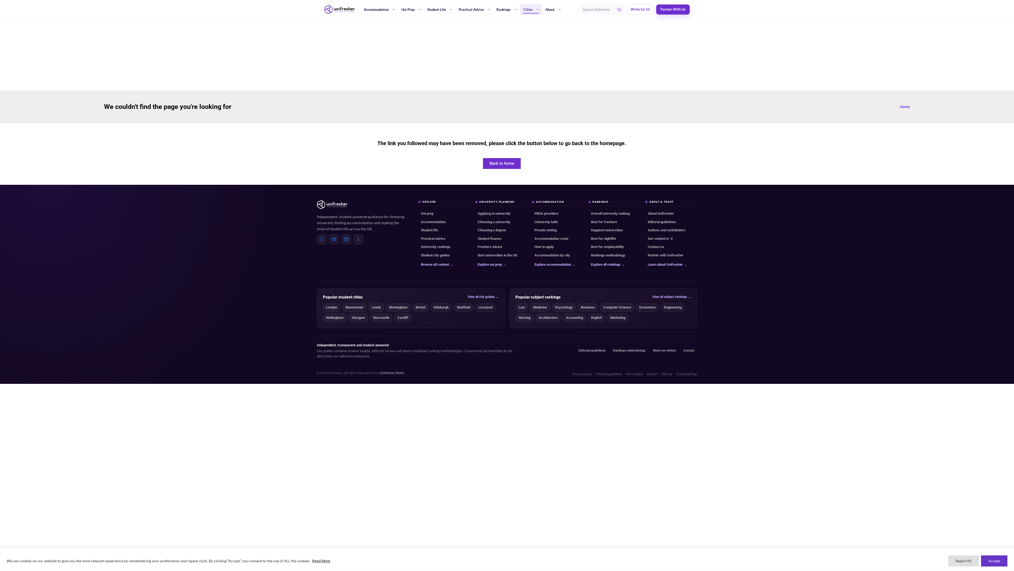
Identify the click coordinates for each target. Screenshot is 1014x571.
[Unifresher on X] (358, 239)
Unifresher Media (392, 373)
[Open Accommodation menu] (393, 9)
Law (522, 307)
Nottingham (335, 318)
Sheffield (463, 307)
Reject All (963, 561)
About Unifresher (661, 213)
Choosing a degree (492, 230)
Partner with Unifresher (665, 255)
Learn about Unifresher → (667, 264)
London (331, 307)
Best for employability (607, 247)
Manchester (354, 307)
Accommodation (376, 9)
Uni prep (427, 213)
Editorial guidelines (662, 222)
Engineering (673, 307)
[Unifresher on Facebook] (334, 239)
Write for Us (640, 9)
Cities (528, 9)
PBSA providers (546, 213)
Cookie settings (686, 374)
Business (588, 307)
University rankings (435, 247)
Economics (647, 307)
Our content (634, 374)
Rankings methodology (608, 255)
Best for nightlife (603, 239)
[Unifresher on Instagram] (322, 239)
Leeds (376, 307)
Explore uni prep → (492, 264)
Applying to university (494, 213)
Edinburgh (441, 307)
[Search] (619, 9)
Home (905, 107)
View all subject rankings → (671, 297)
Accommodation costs (551, 239)
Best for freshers (604, 222)
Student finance (489, 239)
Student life (429, 230)
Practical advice (433, 239)
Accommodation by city (552, 255)
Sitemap (667, 374)
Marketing (618, 318)
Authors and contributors (667, 230)
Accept (994, 561)
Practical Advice (471, 9)
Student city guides (435, 255)
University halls (546, 222)
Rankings (503, 9)
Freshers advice (490, 247)
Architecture (548, 318)
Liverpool (485, 307)
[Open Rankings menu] (515, 9)
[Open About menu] (559, 9)
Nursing (525, 318)
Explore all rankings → (608, 264)
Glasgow (358, 318)
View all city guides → (483, 297)
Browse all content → (437, 264)
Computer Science (617, 307)
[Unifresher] (339, 9)
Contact (688, 350)
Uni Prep (408, 9)
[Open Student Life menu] (451, 9)
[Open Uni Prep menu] (419, 9)
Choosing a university (494, 222)
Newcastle (381, 318)
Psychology (564, 307)
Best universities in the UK (497, 255)
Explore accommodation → (554, 264)
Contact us (656, 247)
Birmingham (398, 307)
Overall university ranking (610, 213)
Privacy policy (582, 374)
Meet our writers (664, 350)
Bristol (420, 307)
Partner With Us (673, 9)
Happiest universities (607, 230)
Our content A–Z (660, 239)
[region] (507, 559)
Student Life (436, 9)
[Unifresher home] (332, 204)
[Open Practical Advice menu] (488, 9)
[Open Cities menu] (537, 9)
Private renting (545, 230)
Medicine (540, 307)
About (550, 9)
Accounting (574, 318)
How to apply (544, 247)
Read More (321, 561)
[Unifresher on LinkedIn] (346, 239)
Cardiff (402, 318)
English (596, 318)
